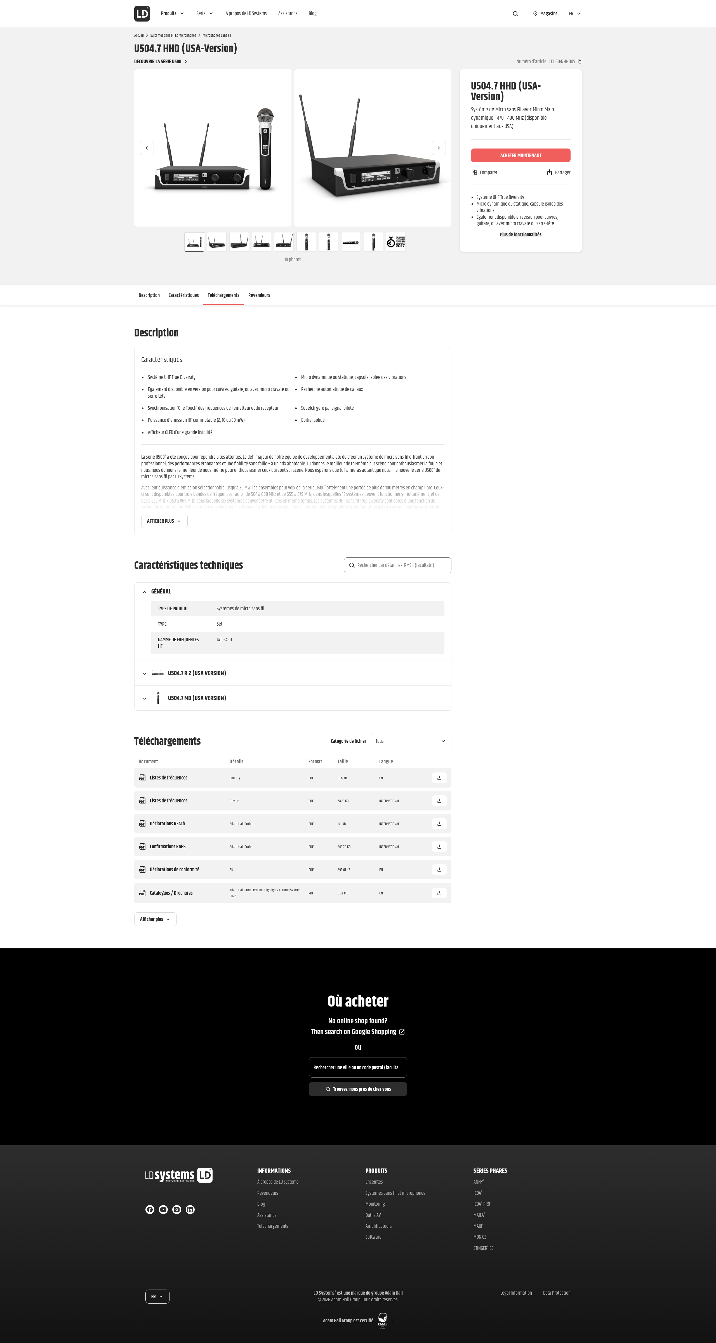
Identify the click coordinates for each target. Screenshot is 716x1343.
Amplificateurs (379, 1226)
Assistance (267, 1215)
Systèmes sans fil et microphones (173, 35)
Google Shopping (374, 1032)
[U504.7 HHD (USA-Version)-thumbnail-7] (328, 242)
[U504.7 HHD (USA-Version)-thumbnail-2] (217, 242)
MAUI (479, 1226)
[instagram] (176, 1209)
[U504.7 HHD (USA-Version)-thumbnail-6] (306, 242)
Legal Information (516, 1293)
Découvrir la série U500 (157, 61)
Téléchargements (223, 295)
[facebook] (149, 1209)
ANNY (479, 1182)
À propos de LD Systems (278, 1182)
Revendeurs (259, 295)
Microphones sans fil (217, 35)
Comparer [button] (488, 172)
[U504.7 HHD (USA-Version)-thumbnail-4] (261, 242)
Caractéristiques (184, 295)
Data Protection (557, 1293)
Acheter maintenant (520, 155)
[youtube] (163, 1209)
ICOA (478, 1193)
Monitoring (375, 1204)
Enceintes (374, 1182)
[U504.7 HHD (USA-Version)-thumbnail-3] (239, 242)
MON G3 (480, 1237)
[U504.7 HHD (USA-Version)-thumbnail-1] (192, 242)
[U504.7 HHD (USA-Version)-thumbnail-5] (284, 242)
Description (149, 295)
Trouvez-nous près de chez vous (362, 1089)
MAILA (479, 1215)
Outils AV (373, 1215)
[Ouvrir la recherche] (515, 13)
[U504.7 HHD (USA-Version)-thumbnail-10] (396, 242)
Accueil (139, 35)
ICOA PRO (482, 1204)
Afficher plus (160, 521)
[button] (173, 13)
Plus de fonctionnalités (520, 234)
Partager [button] (563, 172)
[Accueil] (142, 13)
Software (373, 1237)
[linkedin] (190, 1209)
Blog (261, 1204)
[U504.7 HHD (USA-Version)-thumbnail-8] (351, 242)
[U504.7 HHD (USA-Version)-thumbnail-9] (373, 242)
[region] (292, 148)
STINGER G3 (484, 1248)
